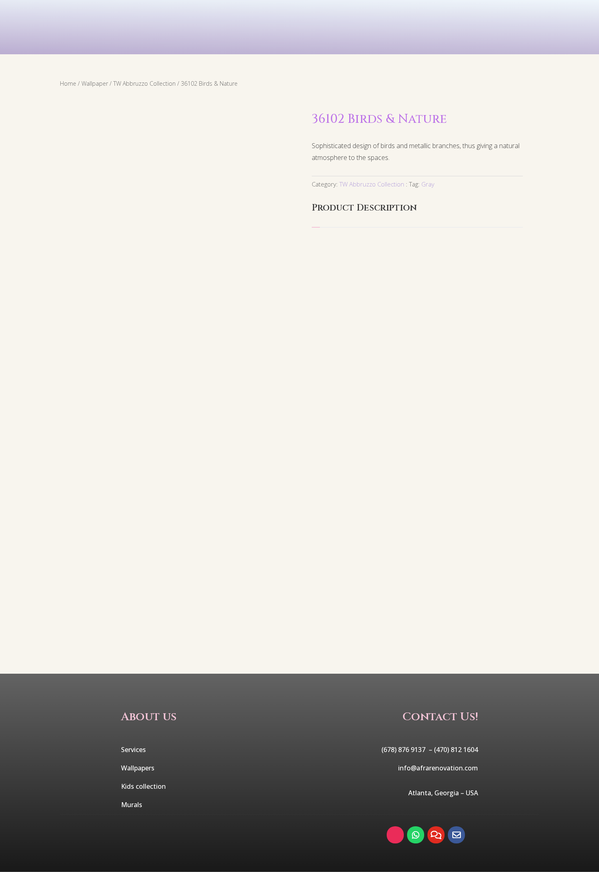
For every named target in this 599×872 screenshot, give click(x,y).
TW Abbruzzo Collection (144, 83)
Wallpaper (183, 44)
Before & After (473, 44)
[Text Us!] (436, 834)
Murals (304, 44)
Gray (427, 184)
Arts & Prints (381, 44)
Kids (246, 44)
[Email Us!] (456, 834)
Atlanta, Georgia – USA (443, 792)
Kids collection (143, 786)
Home (68, 83)
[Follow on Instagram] (395, 834)
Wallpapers (137, 767)
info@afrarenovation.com (438, 767)
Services (112, 44)
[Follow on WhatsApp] (415, 834)
